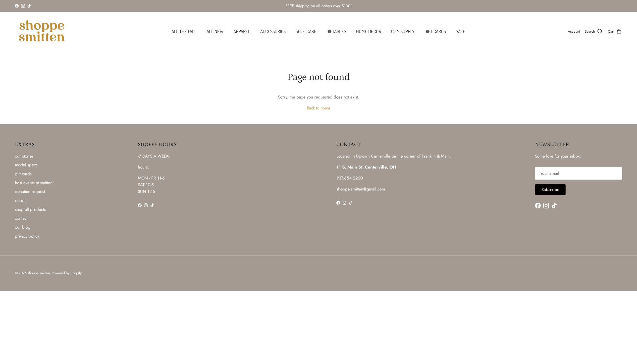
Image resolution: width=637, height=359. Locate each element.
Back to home (318, 108)
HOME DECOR (368, 31)
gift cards (23, 174)
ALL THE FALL (184, 31)
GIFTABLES (336, 31)
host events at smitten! (34, 183)
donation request (30, 191)
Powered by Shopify (67, 272)
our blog (22, 227)
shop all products (30, 209)
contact (21, 218)
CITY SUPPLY (403, 31)
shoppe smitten (39, 272)
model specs (26, 165)
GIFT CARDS (435, 31)
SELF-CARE (306, 31)
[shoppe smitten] (41, 31)
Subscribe (550, 189)
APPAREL (241, 31)
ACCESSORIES (273, 31)
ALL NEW (215, 31)
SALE (460, 31)
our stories (24, 156)
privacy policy (27, 236)
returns (21, 200)
